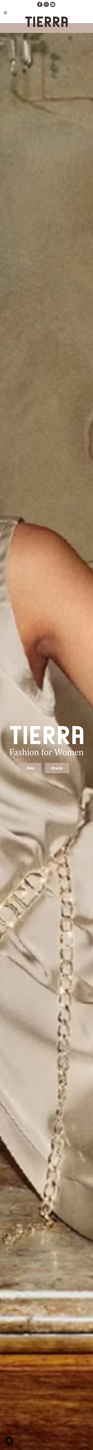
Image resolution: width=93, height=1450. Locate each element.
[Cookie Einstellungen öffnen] (9, 1444)
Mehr (31, 768)
